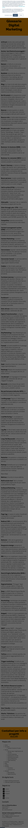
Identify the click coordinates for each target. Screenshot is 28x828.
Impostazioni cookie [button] (8, 15)
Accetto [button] (15, 15)
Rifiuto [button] (21, 15)
